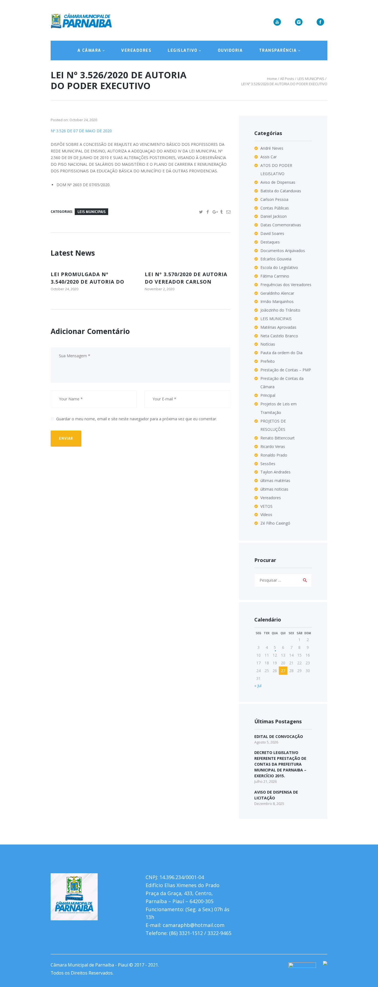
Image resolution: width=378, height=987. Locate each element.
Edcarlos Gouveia (275, 258)
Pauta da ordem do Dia (281, 352)
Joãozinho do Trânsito (280, 310)
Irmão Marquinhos (277, 301)
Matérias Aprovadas (278, 327)
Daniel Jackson (273, 216)
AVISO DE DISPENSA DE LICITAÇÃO (276, 795)
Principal (267, 395)
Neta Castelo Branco (279, 335)
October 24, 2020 (83, 119)
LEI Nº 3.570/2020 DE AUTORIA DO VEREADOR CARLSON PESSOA (186, 281)
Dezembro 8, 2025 (269, 803)
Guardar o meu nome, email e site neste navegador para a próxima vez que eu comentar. (136, 418)
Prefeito (267, 361)
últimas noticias (274, 489)
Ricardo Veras (272, 446)
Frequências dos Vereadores (285, 284)
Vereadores (270, 497)
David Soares (272, 233)
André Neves (271, 148)
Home (272, 78)
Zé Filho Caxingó (275, 523)
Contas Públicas (274, 208)
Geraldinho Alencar (277, 293)
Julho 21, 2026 (265, 781)
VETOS (266, 506)
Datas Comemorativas (280, 224)
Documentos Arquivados (282, 250)
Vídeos (266, 514)
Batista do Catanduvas (280, 190)
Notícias (267, 344)
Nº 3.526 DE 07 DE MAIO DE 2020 (81, 130)
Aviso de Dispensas (277, 182)
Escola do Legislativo (279, 267)
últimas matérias (275, 480)
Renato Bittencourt (277, 438)
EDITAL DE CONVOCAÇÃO (278, 736)
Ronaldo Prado (273, 455)
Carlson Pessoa (274, 199)
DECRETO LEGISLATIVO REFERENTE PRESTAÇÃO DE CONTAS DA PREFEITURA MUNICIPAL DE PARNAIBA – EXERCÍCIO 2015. (280, 764)
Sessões (267, 463)
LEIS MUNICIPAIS (310, 78)
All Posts (287, 78)
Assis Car (268, 156)
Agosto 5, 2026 (266, 742)
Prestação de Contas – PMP (285, 369)
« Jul (258, 685)
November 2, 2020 (159, 288)
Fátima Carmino (274, 276)
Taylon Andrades (275, 472)
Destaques (270, 242)
